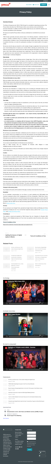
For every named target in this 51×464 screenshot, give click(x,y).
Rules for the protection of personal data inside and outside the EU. (18, 224)
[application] (25, 292)
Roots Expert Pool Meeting (14, 415)
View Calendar (6, 418)
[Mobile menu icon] (49, 4)
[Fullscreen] (46, 303)
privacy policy (28, 166)
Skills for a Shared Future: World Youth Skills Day (40, 264)
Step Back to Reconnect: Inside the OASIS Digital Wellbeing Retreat (21, 392)
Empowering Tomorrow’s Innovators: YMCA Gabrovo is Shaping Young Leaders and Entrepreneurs (41, 257)
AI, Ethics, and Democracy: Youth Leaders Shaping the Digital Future (17, 248)
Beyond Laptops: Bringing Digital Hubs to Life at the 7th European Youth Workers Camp (40, 249)
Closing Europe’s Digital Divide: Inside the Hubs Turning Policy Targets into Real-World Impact (16, 257)
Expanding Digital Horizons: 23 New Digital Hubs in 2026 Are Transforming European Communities (17, 266)
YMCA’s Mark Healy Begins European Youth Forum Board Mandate (21, 383)
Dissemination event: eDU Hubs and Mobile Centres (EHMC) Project (25, 411)
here (46, 59)
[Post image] (6, 249)
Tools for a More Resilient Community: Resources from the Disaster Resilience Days (24, 396)
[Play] (4, 303)
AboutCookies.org (42, 176)
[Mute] (44, 303)
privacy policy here (11, 203)
